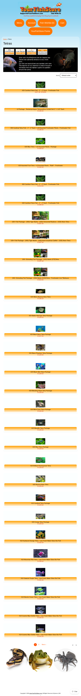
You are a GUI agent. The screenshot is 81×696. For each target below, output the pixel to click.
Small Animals (26, 688)
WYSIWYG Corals (16, 683)
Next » (44, 644)
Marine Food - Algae (14, 685)
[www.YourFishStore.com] (40, 17)
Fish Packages (30, 683)
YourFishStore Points (40, 31)
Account (32, 23)
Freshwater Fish (30, 685)
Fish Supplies (54, 688)
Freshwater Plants (45, 685)
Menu (19, 23)
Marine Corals (54, 683)
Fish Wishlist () (47, 23)
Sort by (58, 75)
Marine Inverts (67, 683)
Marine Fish (42, 683)
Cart (62, 23)
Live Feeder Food (40, 688)
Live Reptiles (59, 685)
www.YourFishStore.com (35, 693)
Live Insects (70, 685)
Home (5, 39)
